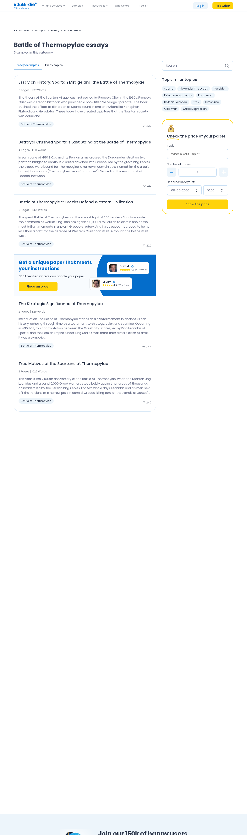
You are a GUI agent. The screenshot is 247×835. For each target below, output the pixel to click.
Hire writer (223, 6)
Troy (196, 102)
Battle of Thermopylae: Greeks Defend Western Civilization (76, 202)
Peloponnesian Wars (178, 95)
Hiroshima (212, 102)
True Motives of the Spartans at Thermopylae (63, 363)
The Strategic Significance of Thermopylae (61, 303)
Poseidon (220, 89)
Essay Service (22, 30)
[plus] (223, 172)
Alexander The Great (194, 89)
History (55, 30)
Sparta (168, 89)
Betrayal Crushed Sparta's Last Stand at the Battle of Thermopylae (85, 142)
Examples (40, 30)
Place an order (38, 286)
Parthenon (205, 95)
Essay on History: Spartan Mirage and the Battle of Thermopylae (82, 82)
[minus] (171, 172)
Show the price (198, 204)
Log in (200, 6)
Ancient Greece (72, 30)
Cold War (170, 109)
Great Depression (195, 109)
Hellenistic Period (175, 102)
